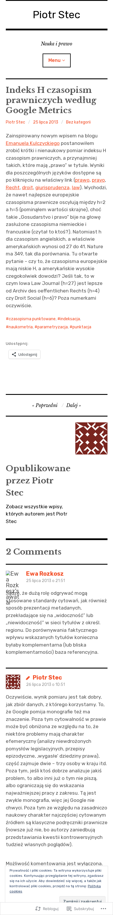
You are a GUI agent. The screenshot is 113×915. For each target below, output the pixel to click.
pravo (98, 180)
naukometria (21, 327)
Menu (54, 60)
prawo (82, 180)
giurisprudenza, (53, 187)
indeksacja (70, 318)
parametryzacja (52, 327)
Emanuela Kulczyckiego (33, 143)
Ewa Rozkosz (45, 573)
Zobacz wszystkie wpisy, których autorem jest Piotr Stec (36, 514)
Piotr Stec (56, 14)
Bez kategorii (78, 122)
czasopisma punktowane (32, 318)
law (76, 187)
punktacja (81, 327)
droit (27, 187)
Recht (13, 187)
